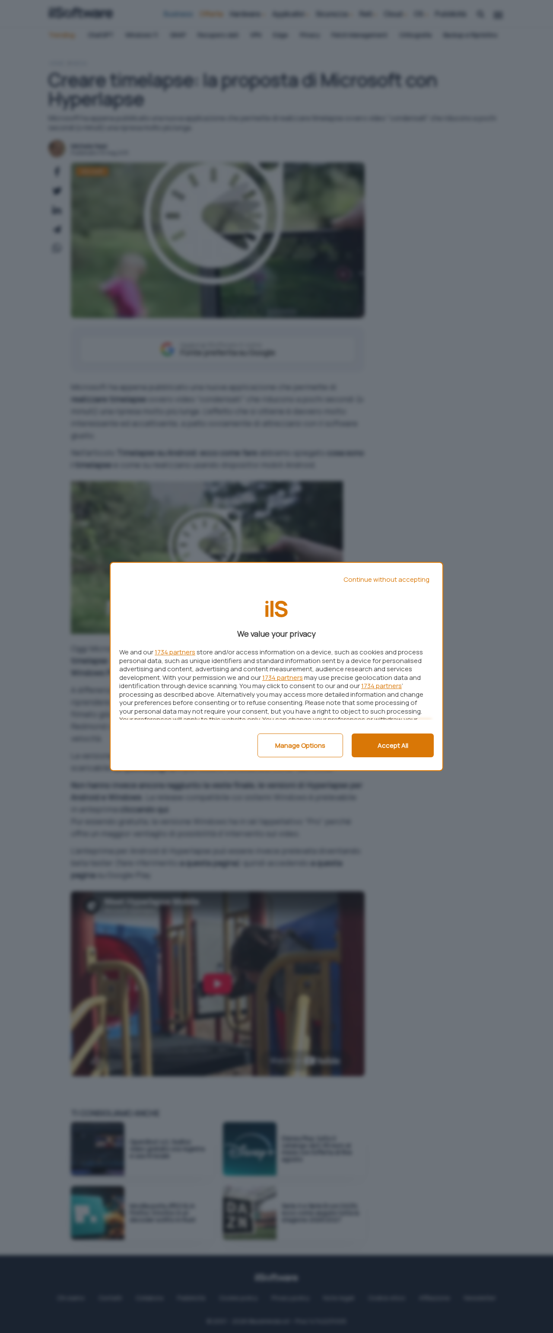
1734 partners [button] (175, 652)
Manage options (300, 745)
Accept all (393, 745)
